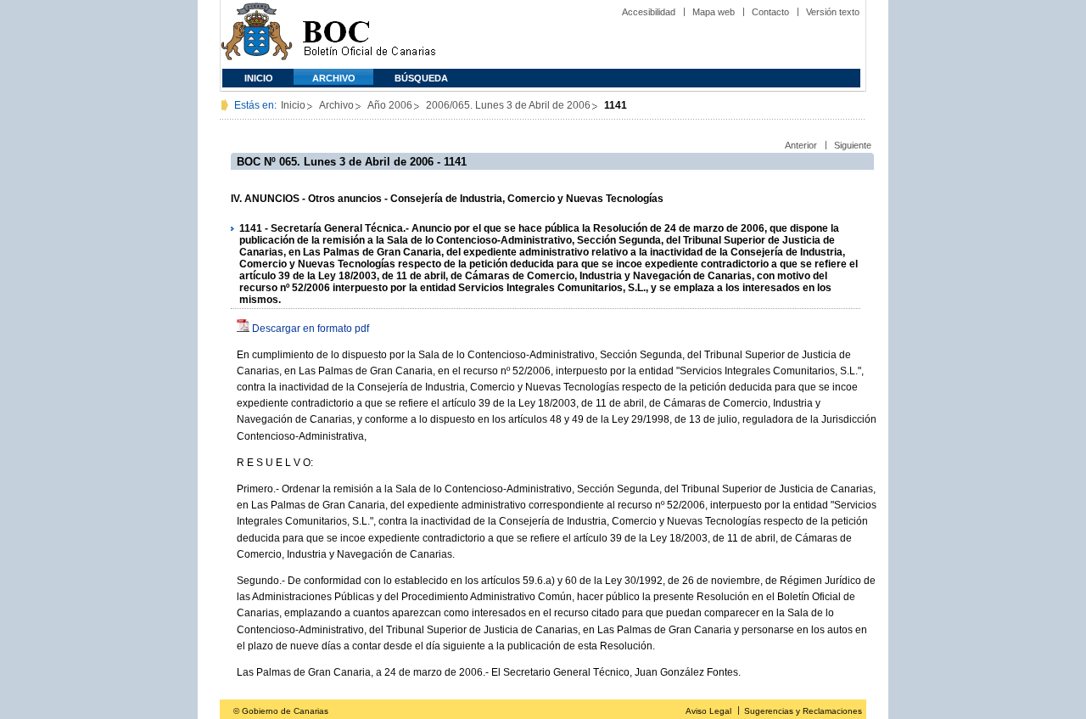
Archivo (333, 78)
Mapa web (713, 12)
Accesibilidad (648, 12)
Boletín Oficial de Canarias (369, 34)
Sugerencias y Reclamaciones (803, 711)
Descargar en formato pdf (310, 328)
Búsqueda (421, 78)
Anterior (801, 145)
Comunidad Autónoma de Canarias (257, 34)
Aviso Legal (708, 711)
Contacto (770, 12)
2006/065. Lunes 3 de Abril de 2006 (508, 105)
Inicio (258, 78)
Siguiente (852, 145)
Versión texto (832, 12)
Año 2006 (389, 105)
